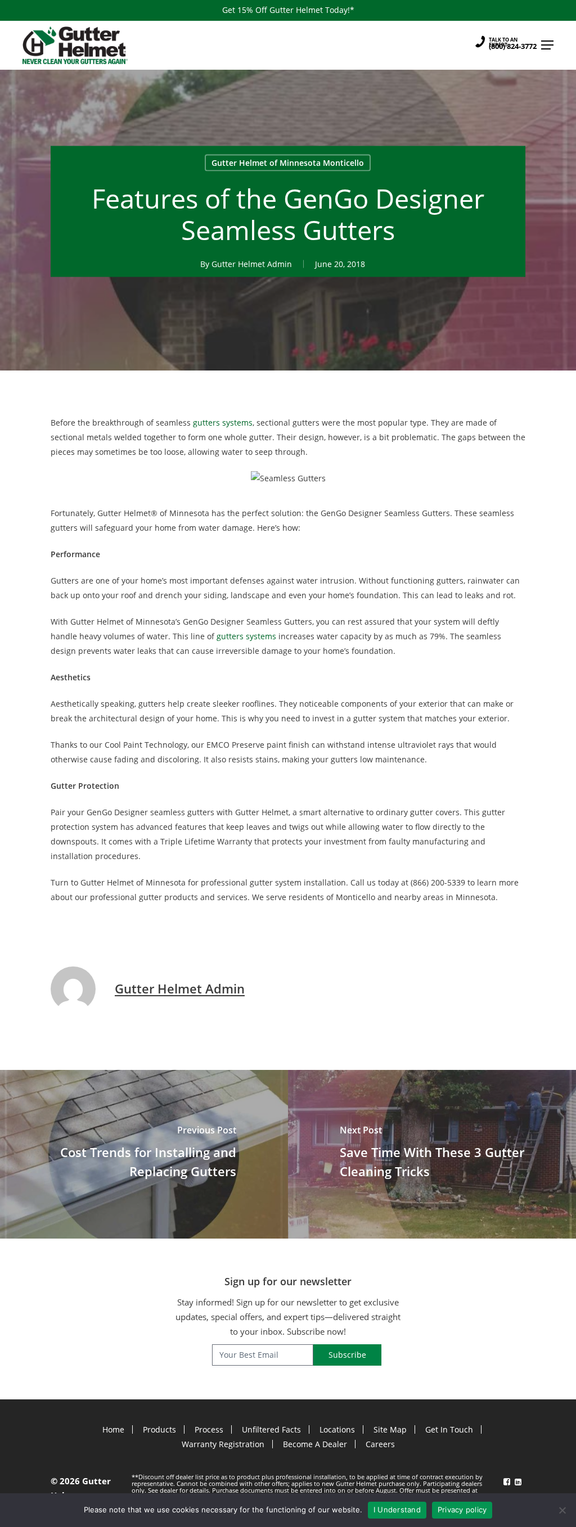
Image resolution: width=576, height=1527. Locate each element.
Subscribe (347, 1354)
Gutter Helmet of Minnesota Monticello (288, 162)
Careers (380, 1444)
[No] (562, 1510)
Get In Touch (449, 1429)
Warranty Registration (223, 1444)
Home (113, 1429)
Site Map (390, 1429)
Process (209, 1429)
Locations (337, 1429)
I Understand (397, 1509)
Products (159, 1429)
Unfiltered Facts (271, 1429)
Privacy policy (462, 1509)
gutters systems (223, 422)
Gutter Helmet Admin (252, 263)
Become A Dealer (315, 1444)
